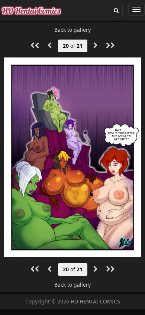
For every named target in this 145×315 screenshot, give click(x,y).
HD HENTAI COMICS (95, 301)
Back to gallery (72, 29)
